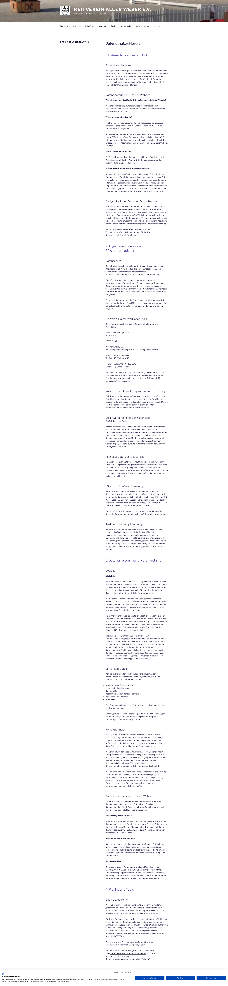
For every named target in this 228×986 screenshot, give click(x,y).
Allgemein (77, 26)
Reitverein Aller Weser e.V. (112, 9)
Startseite (64, 26)
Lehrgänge (89, 26)
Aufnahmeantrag (142, 26)
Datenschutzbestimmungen (121, 972)
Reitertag (102, 26)
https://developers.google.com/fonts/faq (128, 953)
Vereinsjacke (126, 26)
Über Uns (157, 26)
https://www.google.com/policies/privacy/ (131, 959)
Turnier (113, 26)
